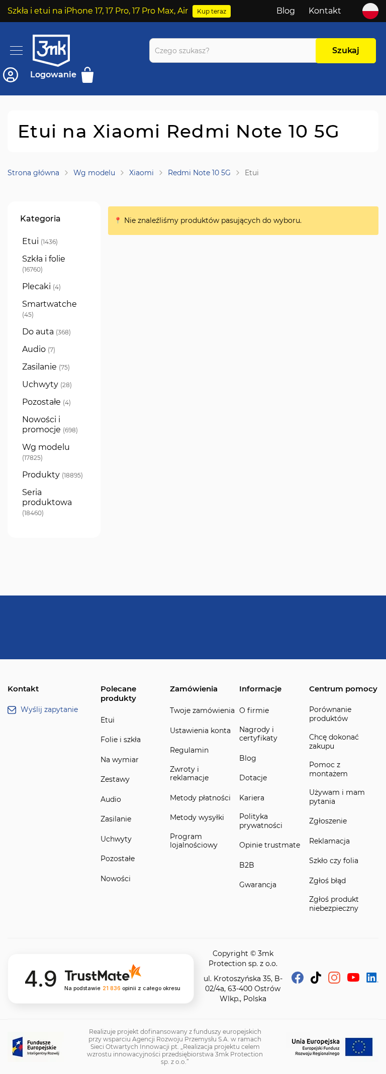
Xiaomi (141, 172)
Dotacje (253, 778)
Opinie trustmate (269, 845)
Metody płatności (200, 798)
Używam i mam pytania (337, 797)
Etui (108, 720)
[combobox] (235, 50)
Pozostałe (118, 859)
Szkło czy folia (333, 861)
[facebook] (298, 981)
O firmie (254, 710)
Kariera (251, 798)
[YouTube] (353, 979)
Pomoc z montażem (328, 769)
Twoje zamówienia (202, 710)
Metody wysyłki (197, 817)
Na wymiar (120, 760)
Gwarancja (257, 885)
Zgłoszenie (328, 821)
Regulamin (189, 750)
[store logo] (60, 51)
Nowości (116, 879)
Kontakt (325, 11)
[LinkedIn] (372, 980)
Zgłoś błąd (327, 881)
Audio (111, 799)
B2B (246, 865)
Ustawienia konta (200, 731)
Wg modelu (94, 172)
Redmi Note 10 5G (199, 172)
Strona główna (33, 172)
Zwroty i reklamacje (189, 774)
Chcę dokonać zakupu (334, 742)
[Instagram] (334, 981)
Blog (285, 11)
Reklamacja (329, 841)
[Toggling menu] (16, 50)
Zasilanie (116, 819)
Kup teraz (211, 11)
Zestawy (115, 779)
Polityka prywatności (260, 821)
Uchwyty (116, 839)
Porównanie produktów (330, 714)
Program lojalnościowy (194, 841)
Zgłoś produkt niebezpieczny (334, 904)
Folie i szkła (121, 740)
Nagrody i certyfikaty (258, 734)
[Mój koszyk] (90, 75)
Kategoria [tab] (40, 218)
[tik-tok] (316, 981)
